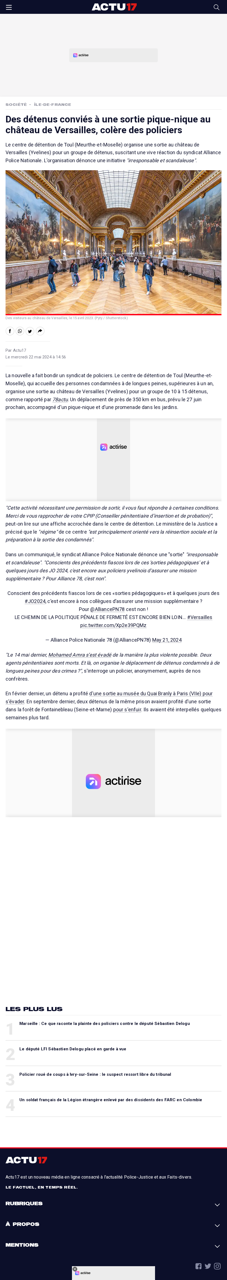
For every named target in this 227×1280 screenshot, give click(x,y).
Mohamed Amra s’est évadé (79, 655)
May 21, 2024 (167, 640)
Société (16, 104)
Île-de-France (52, 104)
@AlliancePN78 (107, 609)
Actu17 (114, 7)
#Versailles (200, 617)
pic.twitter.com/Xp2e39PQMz (113, 625)
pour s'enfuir (127, 709)
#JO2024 (35, 601)
